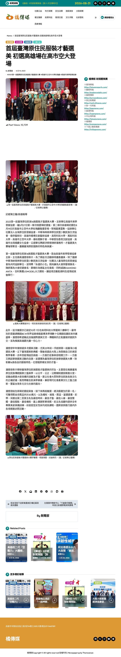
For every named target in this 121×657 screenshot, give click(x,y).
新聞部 (45, 515)
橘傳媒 (35, 558)
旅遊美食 (69, 11)
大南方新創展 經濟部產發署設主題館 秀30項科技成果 (99, 603)
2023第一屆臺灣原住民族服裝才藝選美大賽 (24, 75)
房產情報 (38, 24)
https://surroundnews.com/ (95, 98)
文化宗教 (69, 17)
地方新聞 (48, 11)
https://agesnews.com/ (94, 108)
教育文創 (59, 17)
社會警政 (79, 17)
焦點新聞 (28, 42)
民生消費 (59, 11)
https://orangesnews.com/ (95, 124)
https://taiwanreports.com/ (95, 87)
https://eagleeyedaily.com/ (95, 92)
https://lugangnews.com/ (94, 113)
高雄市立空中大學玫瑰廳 (51, 75)
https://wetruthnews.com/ (95, 103)
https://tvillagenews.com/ (95, 129)
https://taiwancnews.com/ (95, 119)
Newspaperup (74, 653)
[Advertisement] (42, 143)
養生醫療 (38, 17)
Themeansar (88, 653)
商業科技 (48, 17)
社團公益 (38, 11)
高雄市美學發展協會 (69, 75)
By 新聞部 (9, 71)
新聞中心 (10, 554)
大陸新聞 (79, 11)
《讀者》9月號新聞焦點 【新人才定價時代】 (41, 554)
